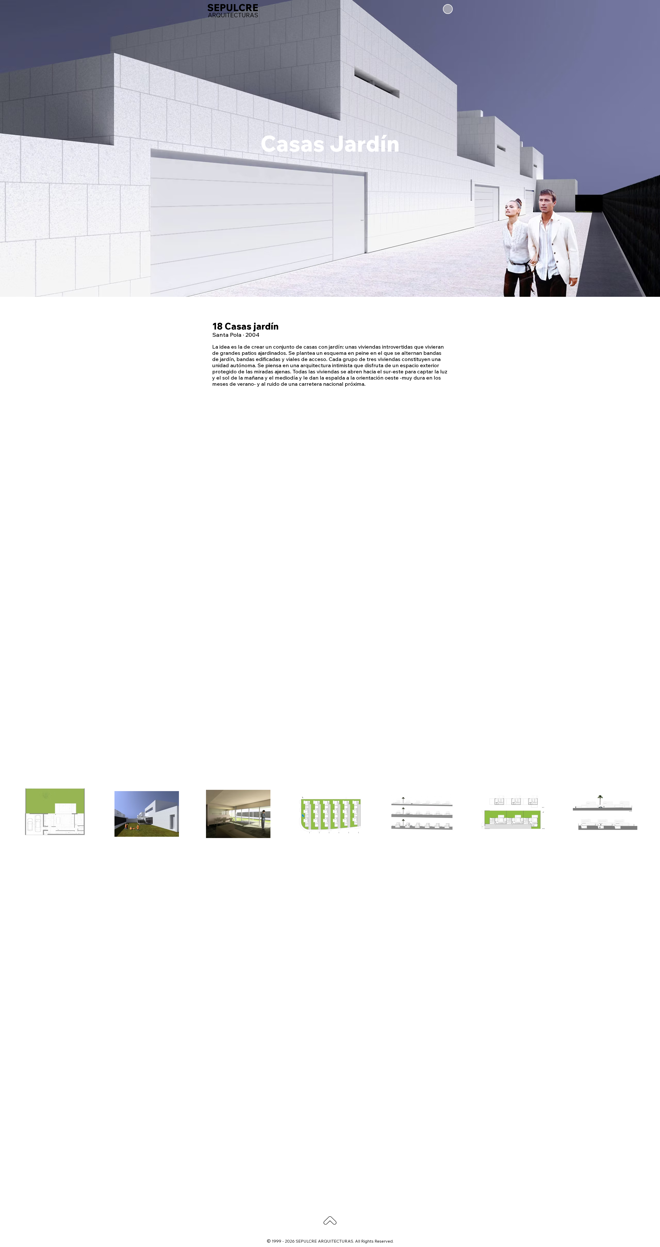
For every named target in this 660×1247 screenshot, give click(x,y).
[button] (448, 9)
